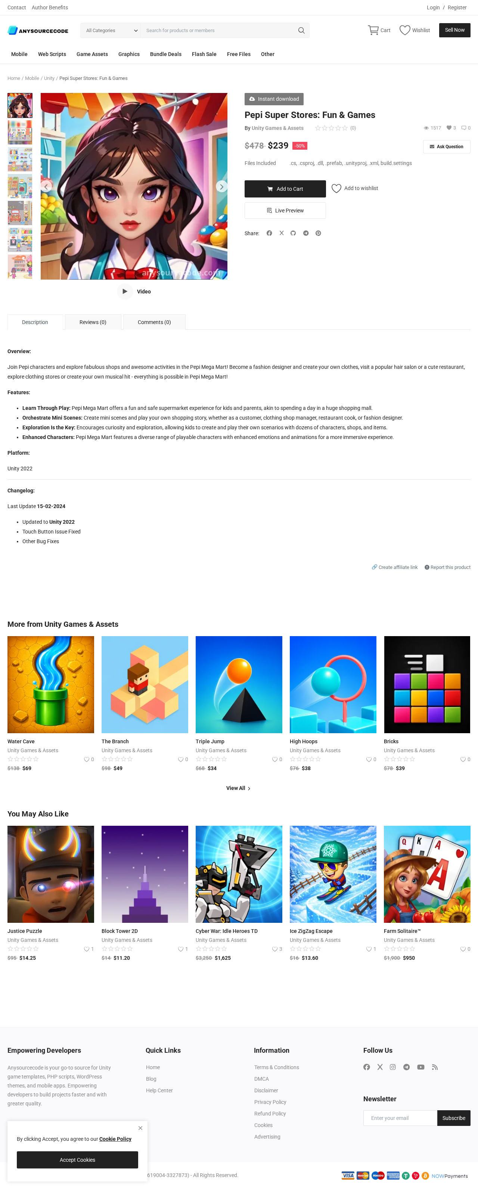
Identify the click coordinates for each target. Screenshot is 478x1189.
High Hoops (303, 741)
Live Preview (289, 211)
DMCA (261, 1079)
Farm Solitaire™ (402, 931)
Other (267, 54)
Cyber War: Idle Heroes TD (227, 931)
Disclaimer (266, 1090)
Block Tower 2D (120, 931)
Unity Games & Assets (278, 128)
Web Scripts (52, 54)
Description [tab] (35, 322)
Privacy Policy (270, 1102)
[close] (140, 1128)
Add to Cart (290, 189)
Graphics (129, 54)
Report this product (450, 567)
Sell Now (455, 30)
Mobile (19, 54)
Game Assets (92, 54)
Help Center (159, 1090)
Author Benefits (50, 7)
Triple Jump (210, 741)
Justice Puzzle (24, 931)
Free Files (239, 54)
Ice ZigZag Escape (311, 931)
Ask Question (449, 146)
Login (433, 7)
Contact (16, 7)
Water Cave (21, 741)
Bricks (391, 741)
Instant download (278, 99)
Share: (252, 233)
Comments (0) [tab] (154, 322)
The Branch (115, 741)
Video (144, 292)
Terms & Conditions (276, 1067)
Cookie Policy (115, 1139)
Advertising (267, 1137)
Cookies (263, 1125)
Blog (151, 1079)
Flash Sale (204, 54)
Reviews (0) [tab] (93, 322)
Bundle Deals (165, 54)
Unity (49, 78)
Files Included (260, 163)
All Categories (100, 30)
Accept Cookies (77, 1160)
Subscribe (454, 1118)
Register (457, 7)
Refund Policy (270, 1114)
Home (13, 78)
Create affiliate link (395, 567)
